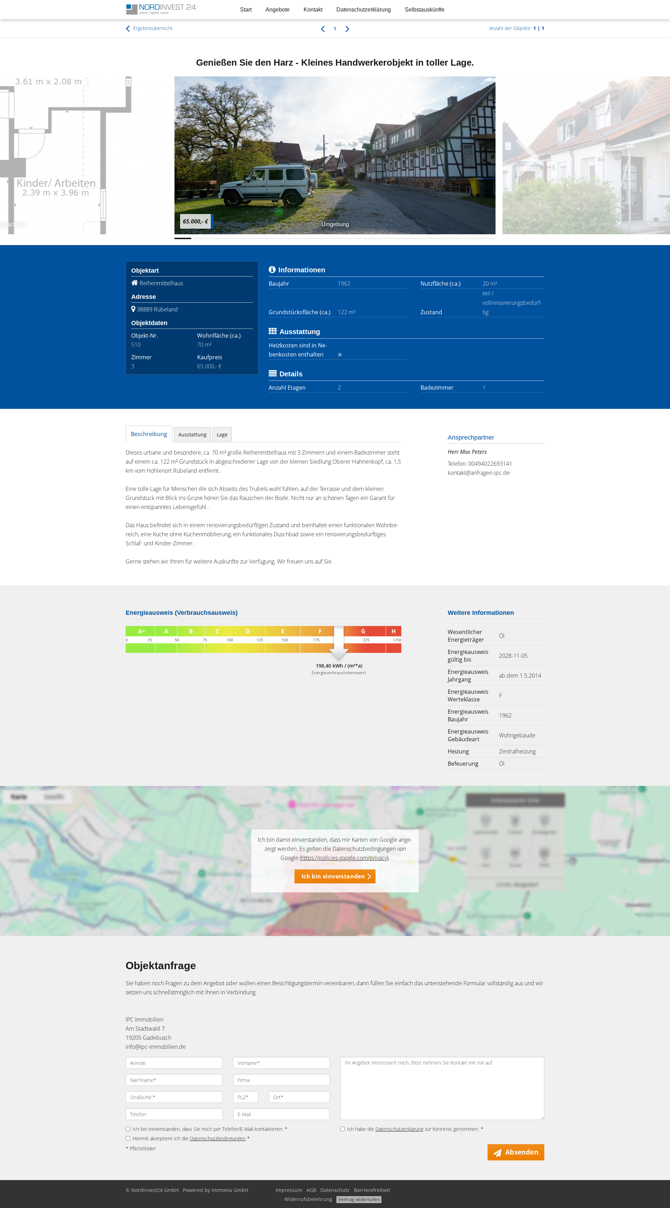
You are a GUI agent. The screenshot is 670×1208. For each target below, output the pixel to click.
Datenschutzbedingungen (218, 1138)
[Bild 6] (267, 238)
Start (246, 10)
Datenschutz (335, 1190)
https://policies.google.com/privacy (344, 858)
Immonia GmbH (229, 1190)
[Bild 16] (436, 238)
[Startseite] (174, 9)
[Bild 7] (284, 238)
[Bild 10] (335, 238)
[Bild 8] (301, 238)
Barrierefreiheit (372, 1190)
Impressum (289, 1190)
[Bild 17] (453, 238)
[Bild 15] (419, 238)
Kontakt (313, 10)
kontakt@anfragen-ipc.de (479, 473)
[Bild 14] (402, 238)
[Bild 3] (216, 238)
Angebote (278, 10)
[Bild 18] (470, 238)
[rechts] (347, 28)
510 (136, 344)
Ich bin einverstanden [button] (333, 876)
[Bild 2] (199, 238)
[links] (323, 28)
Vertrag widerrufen (359, 1199)
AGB (311, 1190)
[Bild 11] (351, 238)
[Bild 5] (250, 238)
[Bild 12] (368, 238)
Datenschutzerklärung (363, 10)
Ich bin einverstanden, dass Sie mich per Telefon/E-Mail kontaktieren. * (210, 1129)
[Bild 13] (385, 238)
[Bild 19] (486, 238)
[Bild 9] (318, 238)
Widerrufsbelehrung (308, 1199)
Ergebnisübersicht (152, 28)
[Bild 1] (182, 238)
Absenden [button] (521, 1152)
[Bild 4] (233, 238)
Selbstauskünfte (425, 10)
